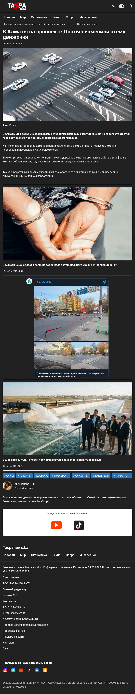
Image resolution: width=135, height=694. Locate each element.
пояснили (13, 145)
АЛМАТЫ (25, 475)
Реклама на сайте (14, 636)
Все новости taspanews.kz (56, 24)
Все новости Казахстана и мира (19, 24)
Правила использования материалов (25, 624)
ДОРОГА (42, 475)
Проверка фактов (14, 630)
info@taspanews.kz (14, 613)
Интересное (88, 17)
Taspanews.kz (24, 137)
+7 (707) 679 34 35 (14, 607)
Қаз (112, 6)
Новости (9, 17)
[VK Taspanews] (37, 670)
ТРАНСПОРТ (122, 475)
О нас (6, 648)
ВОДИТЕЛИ (101, 475)
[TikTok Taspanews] (79, 525)
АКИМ (9, 475)
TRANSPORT (61, 475)
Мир (23, 17)
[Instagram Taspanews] (5, 670)
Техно (56, 17)
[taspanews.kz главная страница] (17, 6)
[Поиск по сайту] (130, 6)
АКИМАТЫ (81, 475)
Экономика (39, 17)
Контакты (9, 642)
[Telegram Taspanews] (13, 670)
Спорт (70, 17)
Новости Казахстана (87, 24)
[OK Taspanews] (44, 670)
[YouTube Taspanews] (56, 525)
